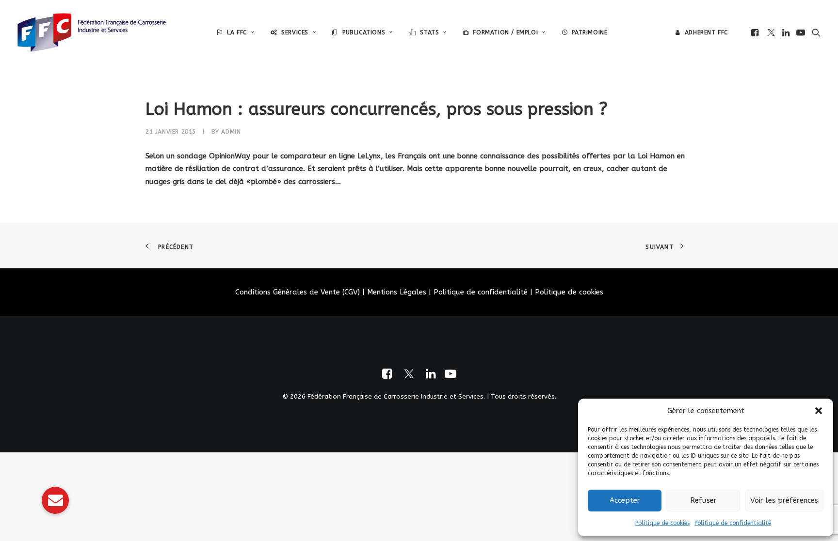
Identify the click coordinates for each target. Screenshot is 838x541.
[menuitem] (235, 32)
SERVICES (294, 32)
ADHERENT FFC (706, 32)
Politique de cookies (662, 523)
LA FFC (237, 32)
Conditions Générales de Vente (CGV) (297, 292)
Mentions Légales (396, 292)
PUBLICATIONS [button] (363, 32)
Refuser (703, 500)
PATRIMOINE (589, 32)
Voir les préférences (784, 500)
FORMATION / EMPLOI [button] (505, 32)
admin (231, 131)
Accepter (625, 500)
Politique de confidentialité (732, 523)
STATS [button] (429, 32)
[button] (818, 411)
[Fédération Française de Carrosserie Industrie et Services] (91, 32)
